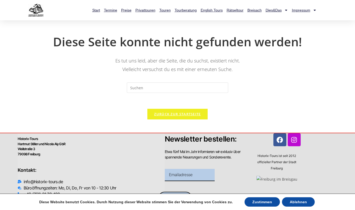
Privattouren (145, 10)
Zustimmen (262, 202)
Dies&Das (274, 10)
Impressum (301, 10)
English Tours (212, 10)
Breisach (254, 10)
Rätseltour (235, 10)
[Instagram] (294, 139)
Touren (165, 10)
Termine (110, 10)
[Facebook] (279, 139)
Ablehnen (298, 202)
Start (96, 10)
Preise (126, 10)
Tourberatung (186, 10)
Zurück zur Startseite (177, 114)
